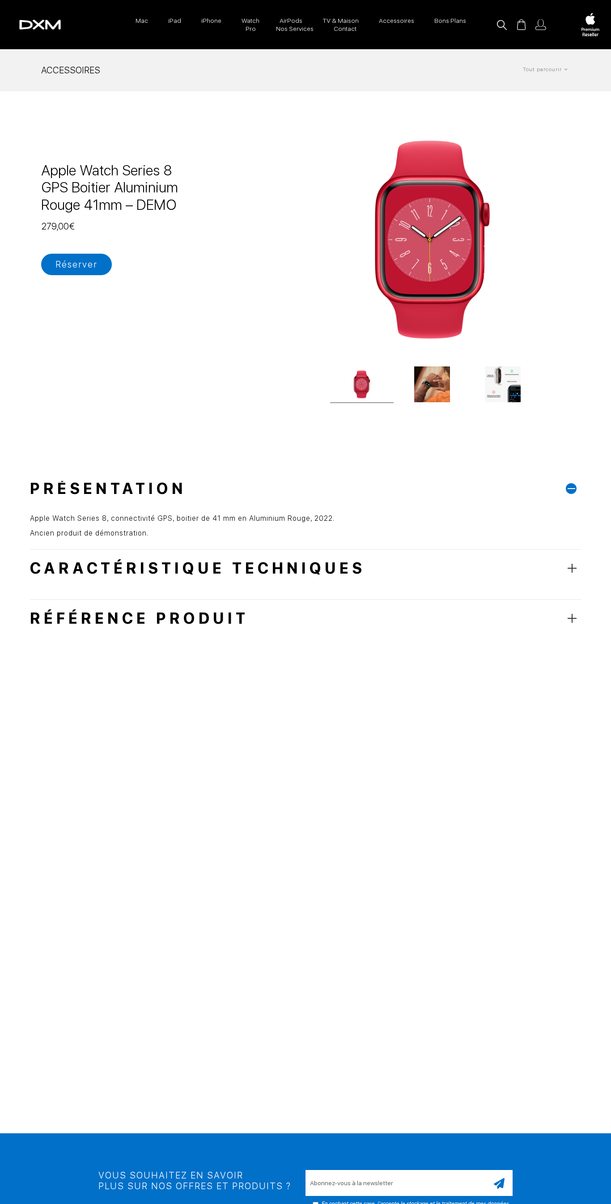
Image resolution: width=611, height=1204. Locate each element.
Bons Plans (450, 20)
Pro (251, 28)
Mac (142, 20)
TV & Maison (340, 20)
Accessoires (396, 20)
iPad (174, 20)
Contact (345, 28)
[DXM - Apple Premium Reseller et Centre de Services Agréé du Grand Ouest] (30, 24)
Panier (521, 24)
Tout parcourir (542, 69)
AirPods (291, 20)
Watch (250, 20)
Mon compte (540, 24)
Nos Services (295, 28)
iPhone (211, 20)
